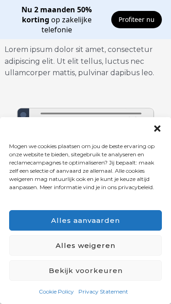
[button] (157, 128)
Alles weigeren (85, 245)
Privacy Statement (103, 291)
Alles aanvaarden (85, 220)
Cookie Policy (56, 291)
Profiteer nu (137, 19)
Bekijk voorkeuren (86, 270)
